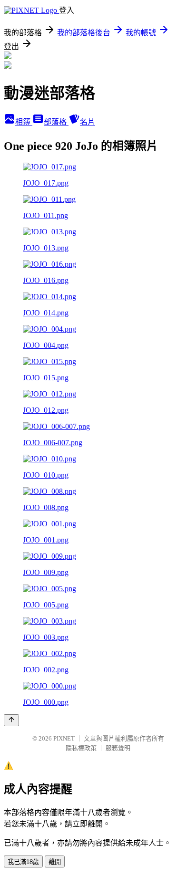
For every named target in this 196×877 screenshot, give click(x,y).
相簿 (23, 122)
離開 (55, 862)
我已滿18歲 (23, 862)
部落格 (56, 122)
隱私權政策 (81, 748)
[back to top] (11, 720)
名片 (87, 122)
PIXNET (64, 738)
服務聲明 (118, 748)
